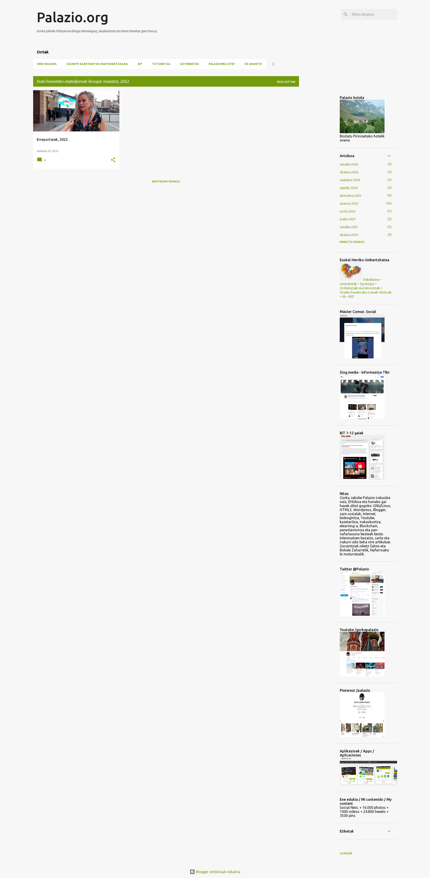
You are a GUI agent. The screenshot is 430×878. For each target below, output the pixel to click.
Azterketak (189, 63)
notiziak (346, 853)
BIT (140, 63)
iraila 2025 (348, 219)
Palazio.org (72, 17)
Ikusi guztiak (286, 81)
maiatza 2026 (350, 180)
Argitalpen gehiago (166, 181)
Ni (343, 297)
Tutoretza (161, 63)
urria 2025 (348, 211)
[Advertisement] (366, 121)
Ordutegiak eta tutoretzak (360, 288)
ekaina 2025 (349, 235)
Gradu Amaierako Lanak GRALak (365, 292)
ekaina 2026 (349, 172)
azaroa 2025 (349, 203)
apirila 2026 (349, 188)
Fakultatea (371, 280)
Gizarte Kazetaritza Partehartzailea (97, 63)
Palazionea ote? (222, 63)
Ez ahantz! (253, 63)
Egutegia (367, 284)
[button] (113, 160)
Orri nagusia (47, 63)
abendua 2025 (350, 196)
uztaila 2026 (349, 164)
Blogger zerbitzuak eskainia (217, 872)
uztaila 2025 (349, 227)
